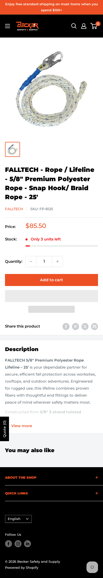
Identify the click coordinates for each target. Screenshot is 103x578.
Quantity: (13, 261)
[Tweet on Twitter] (85, 326)
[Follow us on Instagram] (18, 543)
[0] (94, 26)
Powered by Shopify (21, 567)
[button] (51, 296)
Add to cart (51, 279)
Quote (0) (4, 428)
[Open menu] (7, 26)
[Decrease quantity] (31, 261)
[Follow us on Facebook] (8, 543)
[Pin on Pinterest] (75, 326)
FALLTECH (14, 209)
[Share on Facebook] (66, 326)
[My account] (83, 26)
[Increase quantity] (57, 261)
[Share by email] (94, 326)
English (14, 519)
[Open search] (74, 26)
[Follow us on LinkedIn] (27, 543)
